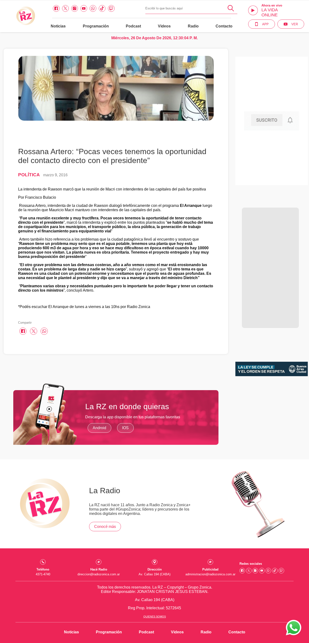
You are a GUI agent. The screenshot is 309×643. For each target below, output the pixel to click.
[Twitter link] (65, 8)
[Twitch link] (111, 8)
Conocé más (105, 527)
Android (99, 428)
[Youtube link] (83, 8)
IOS (125, 428)
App (265, 24)
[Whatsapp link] (93, 8)
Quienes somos (154, 616)
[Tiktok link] (102, 8)
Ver (294, 24)
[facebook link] (56, 8)
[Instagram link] (74, 8)
